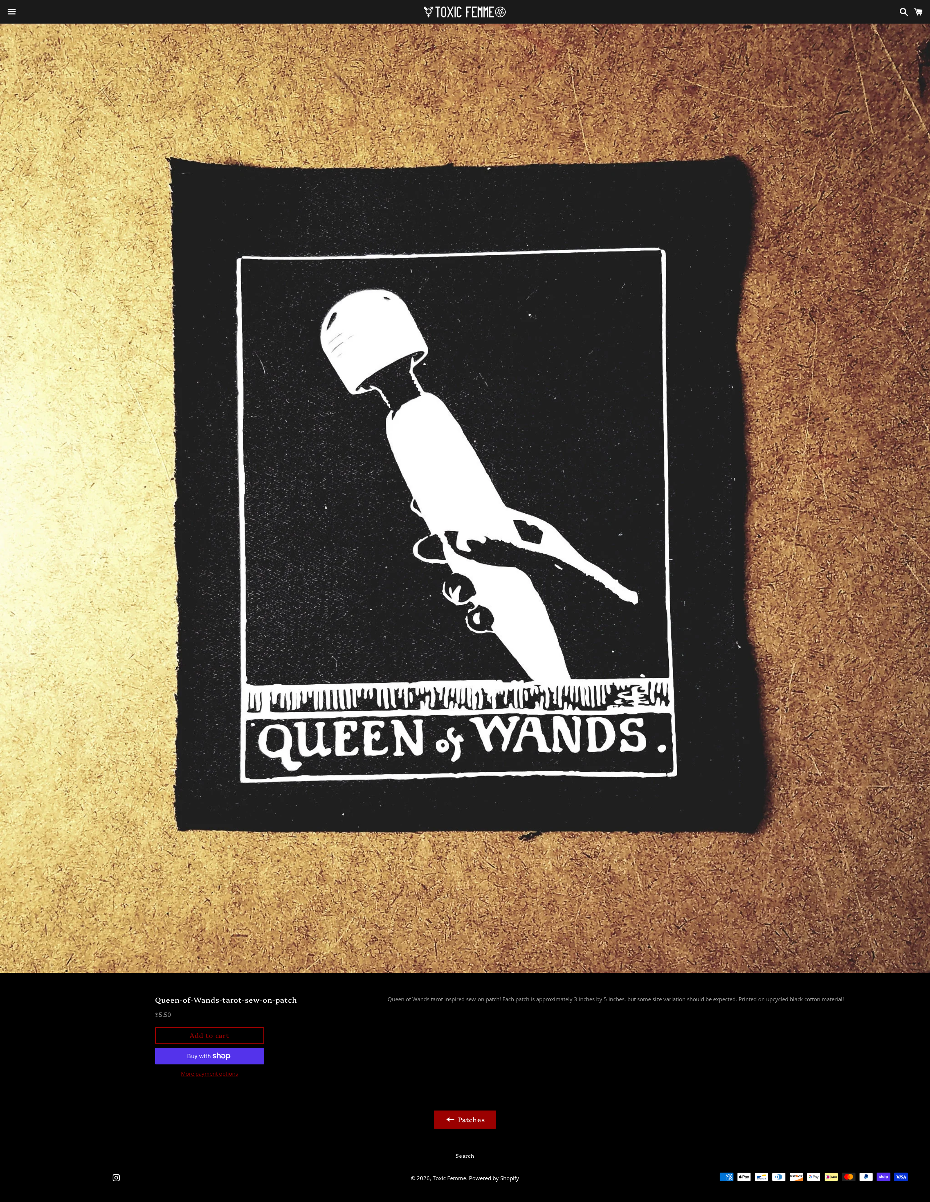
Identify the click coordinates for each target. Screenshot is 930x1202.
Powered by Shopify (494, 1178)
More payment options (209, 1073)
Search (465, 1155)
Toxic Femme (449, 1178)
